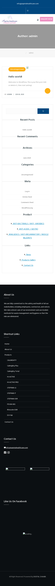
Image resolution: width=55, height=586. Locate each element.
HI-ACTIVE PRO (13, 382)
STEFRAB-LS (11, 387)
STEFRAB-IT (11, 393)
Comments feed (27, 202)
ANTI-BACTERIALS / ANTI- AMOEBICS (28, 223)
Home (7, 344)
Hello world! (15, 77)
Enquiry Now (46, 19)
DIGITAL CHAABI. (40, 576)
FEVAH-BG (11, 404)
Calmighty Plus (12, 365)
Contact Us (28, 265)
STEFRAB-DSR (12, 398)
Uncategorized (17, 69)
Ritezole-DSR (12, 409)
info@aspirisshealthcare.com (28, 3)
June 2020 (27, 158)
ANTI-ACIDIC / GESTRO (28, 229)
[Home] (24, 53)
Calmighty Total (13, 371)
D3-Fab (10, 415)
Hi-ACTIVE (11, 376)
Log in (27, 191)
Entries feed (27, 197)
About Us (8, 349)
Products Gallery (28, 260)
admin (8, 94)
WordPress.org (27, 208)
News (28, 254)
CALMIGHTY (11, 360)
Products (8, 355)
